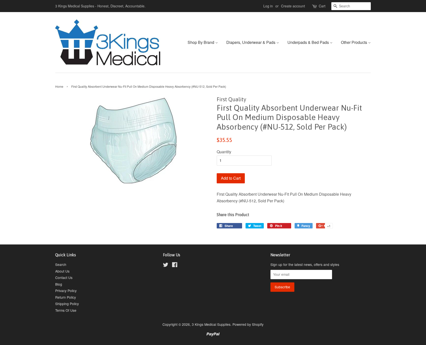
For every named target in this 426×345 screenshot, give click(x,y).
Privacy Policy (66, 290)
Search (60, 264)
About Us (62, 271)
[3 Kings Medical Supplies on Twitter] (165, 265)
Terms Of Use (65, 310)
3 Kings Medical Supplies (211, 324)
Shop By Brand (201, 42)
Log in (268, 5)
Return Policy (65, 297)
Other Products (354, 42)
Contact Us (63, 277)
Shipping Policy (67, 303)
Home (59, 86)
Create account (293, 5)
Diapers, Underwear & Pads (251, 42)
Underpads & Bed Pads (308, 42)
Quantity (224, 152)
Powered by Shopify (248, 324)
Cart (322, 5)
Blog (58, 284)
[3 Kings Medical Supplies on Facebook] (175, 265)
